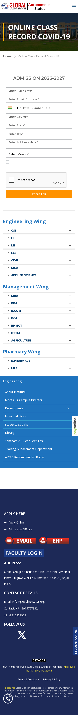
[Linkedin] (60, 635)
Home (7, 56)
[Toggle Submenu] (68, 408)
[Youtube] (35, 635)
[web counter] (39, 660)
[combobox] (14, 108)
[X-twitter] (22, 635)
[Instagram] (47, 635)
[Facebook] (9, 635)
